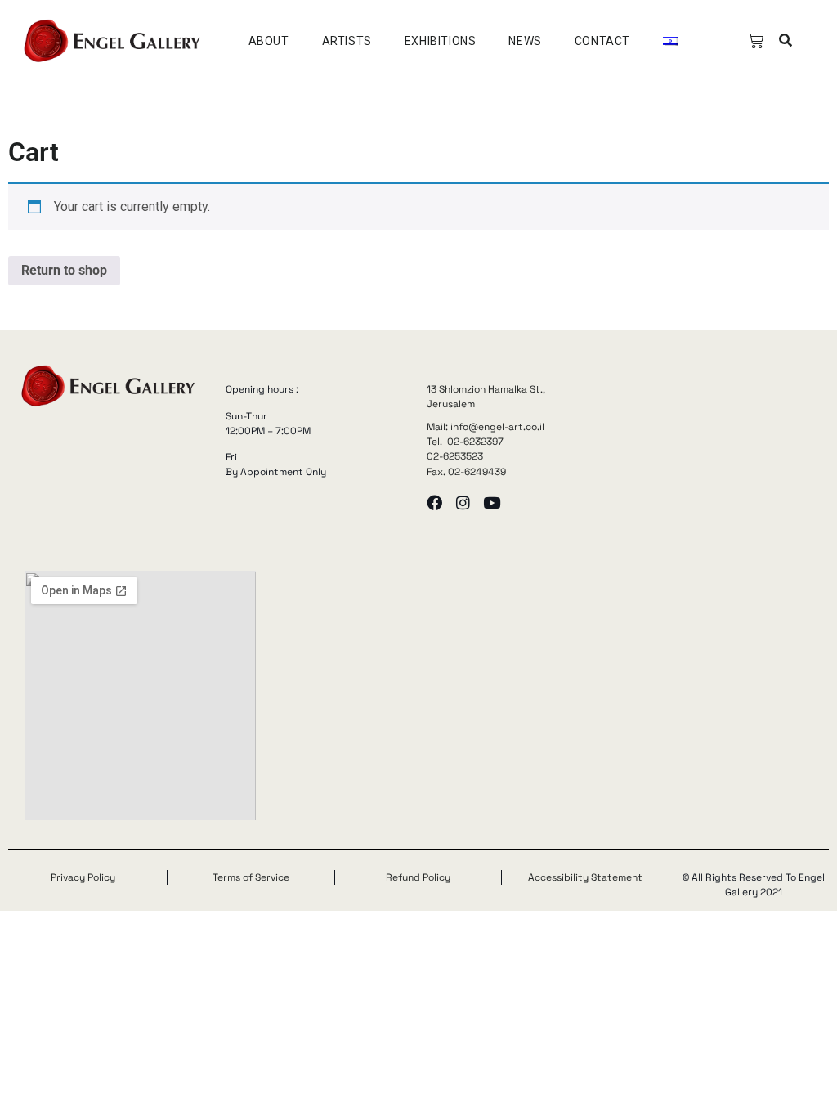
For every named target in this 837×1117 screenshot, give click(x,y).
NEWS (524, 40)
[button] (785, 41)
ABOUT (268, 40)
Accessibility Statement (585, 877)
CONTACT (602, 40)
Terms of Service (251, 877)
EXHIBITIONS (441, 40)
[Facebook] (434, 502)
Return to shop (64, 270)
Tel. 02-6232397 (465, 441)
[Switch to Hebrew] (670, 41)
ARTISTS (347, 40)
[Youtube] (491, 502)
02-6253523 (455, 456)
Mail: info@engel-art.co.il (485, 426)
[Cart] (756, 41)
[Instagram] (463, 502)
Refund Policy (418, 877)
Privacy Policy (83, 877)
